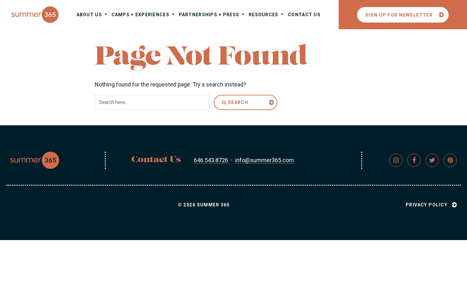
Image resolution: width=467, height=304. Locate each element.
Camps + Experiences (141, 14)
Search (237, 102)
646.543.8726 (211, 160)
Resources (264, 14)
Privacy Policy (426, 204)
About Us (90, 14)
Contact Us (304, 14)
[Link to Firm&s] (396, 160)
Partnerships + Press (210, 14)
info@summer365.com (264, 160)
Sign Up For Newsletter (399, 14)
